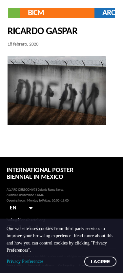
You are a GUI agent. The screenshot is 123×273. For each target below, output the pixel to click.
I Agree (100, 261)
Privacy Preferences (25, 261)
